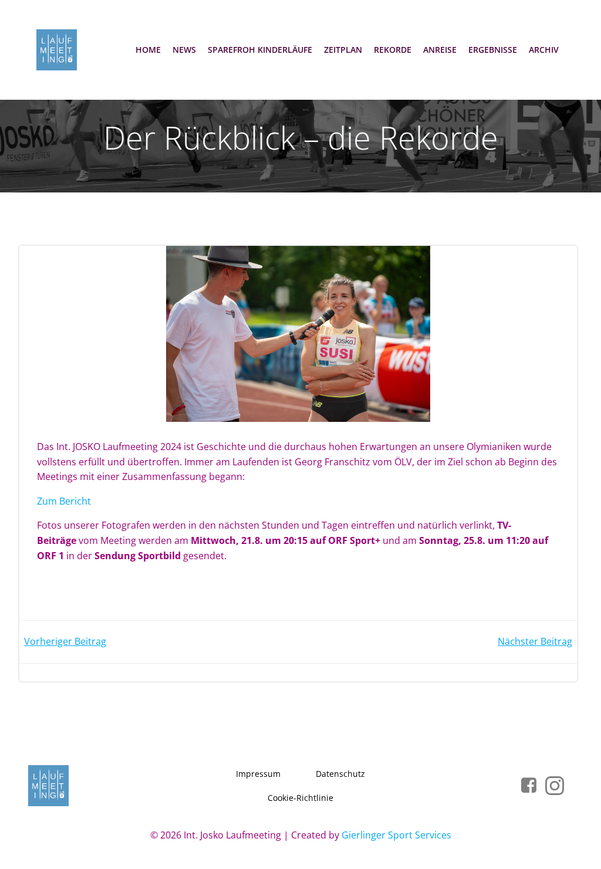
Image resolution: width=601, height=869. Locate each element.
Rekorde (392, 49)
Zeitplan (343, 49)
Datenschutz (340, 773)
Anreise (440, 49)
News (184, 49)
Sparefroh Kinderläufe (260, 49)
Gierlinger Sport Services (396, 835)
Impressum (258, 773)
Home (148, 49)
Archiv (544, 49)
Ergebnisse (492, 49)
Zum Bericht (64, 501)
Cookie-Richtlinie (300, 797)
